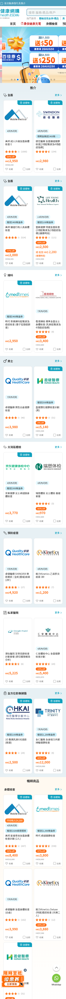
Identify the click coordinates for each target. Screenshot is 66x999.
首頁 (13, 24)
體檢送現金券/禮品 (49, 18)
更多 (57, 95)
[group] (33, 55)
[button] (12, 79)
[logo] (10, 18)
